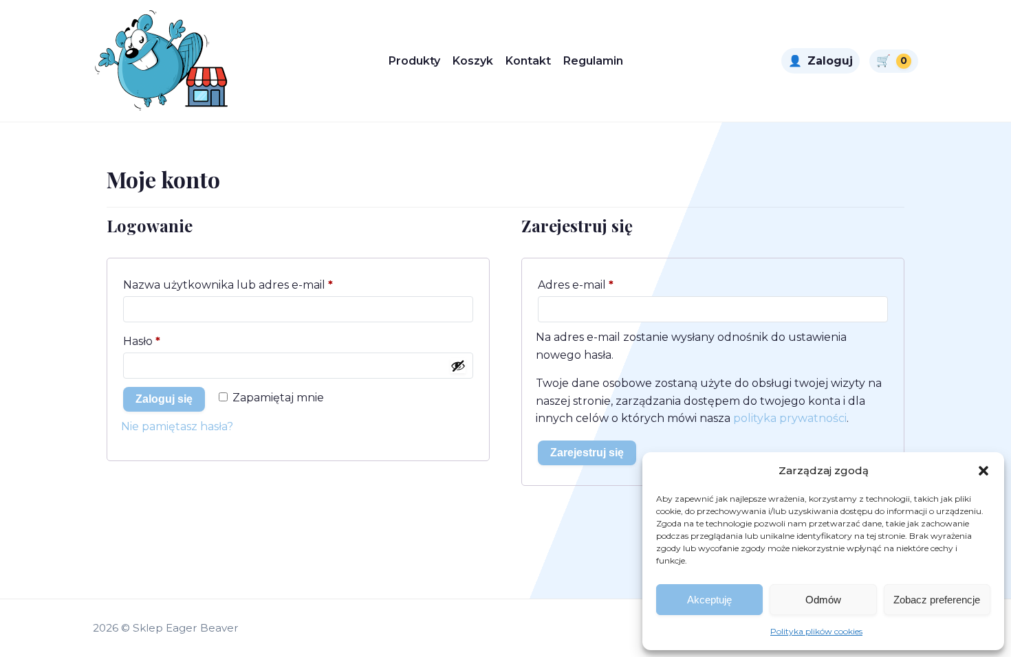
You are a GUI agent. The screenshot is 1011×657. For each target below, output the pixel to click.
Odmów (823, 599)
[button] (983, 471)
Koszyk (473, 60)
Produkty (414, 60)
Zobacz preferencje (936, 599)
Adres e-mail (607, 284)
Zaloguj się (164, 399)
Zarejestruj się (587, 452)
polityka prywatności (790, 418)
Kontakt (528, 60)
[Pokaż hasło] (458, 365)
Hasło (173, 341)
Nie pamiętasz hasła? (177, 426)
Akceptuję (709, 599)
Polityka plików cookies (816, 631)
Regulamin (593, 60)
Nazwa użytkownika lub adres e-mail (259, 284)
